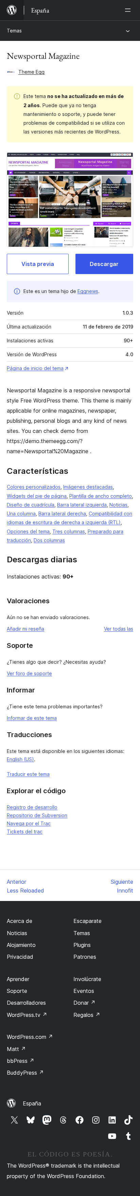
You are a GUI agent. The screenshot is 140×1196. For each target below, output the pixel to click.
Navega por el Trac (29, 823)
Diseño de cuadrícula (30, 505)
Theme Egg (31, 72)
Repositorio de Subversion (37, 815)
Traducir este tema (28, 774)
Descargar (104, 264)
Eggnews (87, 291)
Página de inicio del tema (35, 368)
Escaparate (87, 921)
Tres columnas (68, 531)
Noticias (118, 505)
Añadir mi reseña (25, 629)
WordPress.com (30, 1036)
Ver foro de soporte (29, 673)
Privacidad (20, 956)
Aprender (18, 979)
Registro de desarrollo (32, 807)
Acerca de (19, 921)
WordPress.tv (27, 1014)
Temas (14, 30)
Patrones (84, 956)
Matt (16, 1049)
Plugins (82, 945)
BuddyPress (25, 1072)
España (32, 1103)
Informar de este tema (32, 718)
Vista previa (37, 264)
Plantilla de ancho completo (100, 496)
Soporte (17, 990)
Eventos (83, 990)
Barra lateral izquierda (82, 505)
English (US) (20, 759)
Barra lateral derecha (62, 513)
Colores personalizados (33, 487)
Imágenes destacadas (88, 487)
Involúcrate (87, 979)
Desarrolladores (26, 1002)
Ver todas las (118, 629)
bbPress (20, 1060)
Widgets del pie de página (37, 496)
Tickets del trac (24, 831)
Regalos (86, 1014)
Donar (84, 1002)
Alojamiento (21, 945)
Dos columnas (49, 540)
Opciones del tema (28, 531)
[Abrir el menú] (129, 10)
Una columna (21, 513)
